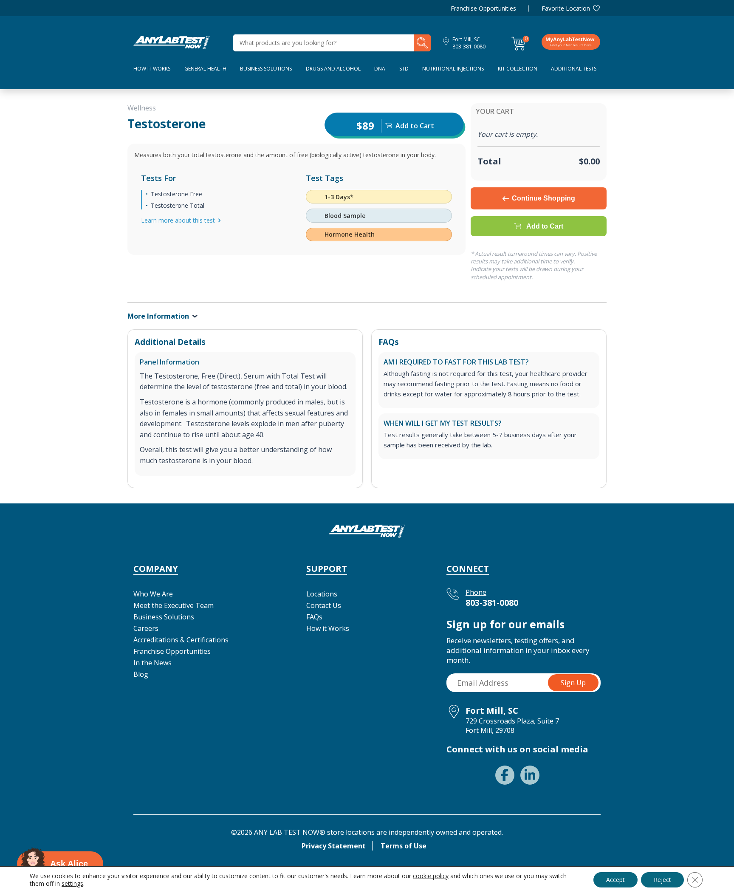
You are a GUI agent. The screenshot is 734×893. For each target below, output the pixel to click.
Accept (615, 880)
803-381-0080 (469, 46)
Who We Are (153, 594)
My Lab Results (571, 41)
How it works (151, 68)
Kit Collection (517, 68)
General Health (205, 68)
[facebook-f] (504, 775)
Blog (140, 674)
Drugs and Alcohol (333, 68)
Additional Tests (573, 68)
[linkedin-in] (529, 775)
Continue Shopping (543, 198)
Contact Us (323, 605)
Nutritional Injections (453, 68)
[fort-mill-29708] (171, 42)
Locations (321, 594)
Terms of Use (403, 846)
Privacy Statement (334, 846)
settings (72, 883)
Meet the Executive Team (173, 605)
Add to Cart (544, 226)
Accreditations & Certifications (181, 639)
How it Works (327, 628)
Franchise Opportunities (483, 8)
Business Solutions (266, 68)
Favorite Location (566, 8)
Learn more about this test (178, 220)
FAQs (314, 617)
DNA (379, 68)
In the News (152, 662)
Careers (145, 628)
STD (404, 68)
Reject (662, 880)
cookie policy (431, 876)
